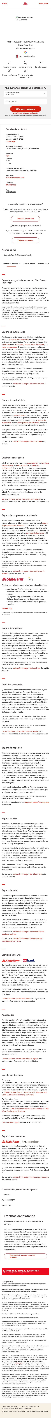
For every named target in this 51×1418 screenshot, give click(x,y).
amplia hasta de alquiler (34, 344)
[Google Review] (25, 52)
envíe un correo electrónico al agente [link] (23, 731)
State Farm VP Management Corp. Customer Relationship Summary (24, 1093)
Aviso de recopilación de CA (30, 1406)
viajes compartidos (9, 347)
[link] (41, 65)
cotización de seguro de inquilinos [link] (26, 668)
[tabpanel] (25, 160)
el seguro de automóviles (19, 340)
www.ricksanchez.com (15, 178)
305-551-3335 (11, 185)
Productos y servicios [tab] (11, 264)
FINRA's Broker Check (13, 1092)
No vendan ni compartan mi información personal (16, 1408)
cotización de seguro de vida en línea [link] (27, 874)
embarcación (22, 465)
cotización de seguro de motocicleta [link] (27, 441)
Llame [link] (4, 499)
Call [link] (3, 1122)
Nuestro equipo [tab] (43, 264)
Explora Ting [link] (7, 608)
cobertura (6, 344)
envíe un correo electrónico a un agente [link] (25, 499)
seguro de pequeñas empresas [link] (36, 802)
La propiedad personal (35, 533)
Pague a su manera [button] (25, 240)
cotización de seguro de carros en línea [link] (28, 384)
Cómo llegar (11, 141)
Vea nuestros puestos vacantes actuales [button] (22, 1256)
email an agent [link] (13, 1122)
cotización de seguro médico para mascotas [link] (30, 1177)
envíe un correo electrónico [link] (19, 999)
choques (19, 344)
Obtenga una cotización (25, 109)
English (4, 3)
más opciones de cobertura (28, 423)
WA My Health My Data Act (10, 1406)
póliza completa (19, 1363)
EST (22, 168)
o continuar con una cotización (25, 113)
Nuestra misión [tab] (29, 264)
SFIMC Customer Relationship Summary (25, 1109)
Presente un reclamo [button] (25, 219)
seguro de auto (20, 415)
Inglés (8, 156)
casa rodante (32, 463)
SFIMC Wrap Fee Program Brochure (25, 1110)
